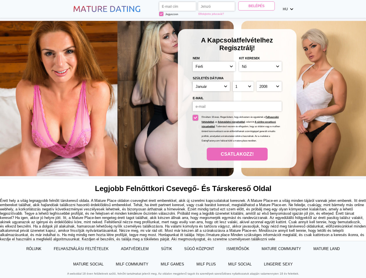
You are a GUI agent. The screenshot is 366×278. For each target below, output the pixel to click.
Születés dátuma (208, 78)
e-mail (198, 98)
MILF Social (240, 264)
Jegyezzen (171, 14)
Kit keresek (249, 58)
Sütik (166, 249)
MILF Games (172, 264)
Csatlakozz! (237, 154)
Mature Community (281, 249)
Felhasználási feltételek (81, 249)
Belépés (256, 6)
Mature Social (88, 264)
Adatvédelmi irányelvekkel (231, 122)
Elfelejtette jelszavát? (211, 14)
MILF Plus (206, 264)
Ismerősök (237, 249)
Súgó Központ (199, 249)
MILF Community (132, 264)
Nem (196, 58)
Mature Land (326, 249)
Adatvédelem (135, 249)
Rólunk (33, 249)
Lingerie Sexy (278, 264)
